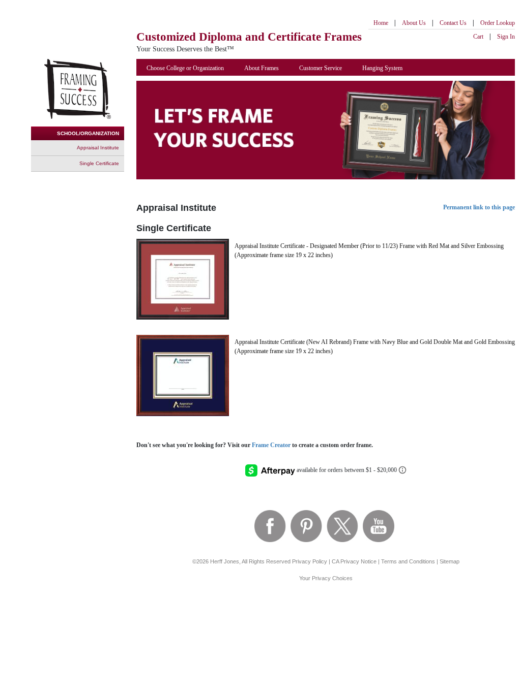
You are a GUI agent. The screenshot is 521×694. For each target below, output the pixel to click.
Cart (478, 36)
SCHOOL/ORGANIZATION (88, 133)
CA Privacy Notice (354, 561)
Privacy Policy (309, 561)
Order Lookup (497, 22)
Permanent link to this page (479, 207)
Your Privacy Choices (326, 578)
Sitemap (449, 561)
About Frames (261, 68)
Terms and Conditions (408, 561)
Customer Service (320, 68)
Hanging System (382, 68)
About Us (414, 22)
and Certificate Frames (249, 36)
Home (380, 22)
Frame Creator (271, 445)
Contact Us (453, 22)
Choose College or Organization (185, 68)
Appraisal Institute (98, 147)
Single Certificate (99, 163)
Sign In (506, 36)
